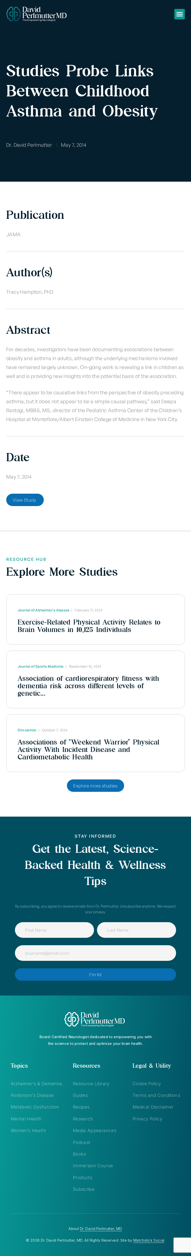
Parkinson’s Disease (32, 1095)
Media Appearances (94, 1130)
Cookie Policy (147, 1083)
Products (83, 1177)
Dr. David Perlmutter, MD (101, 1228)
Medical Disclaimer (153, 1107)
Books (79, 1154)
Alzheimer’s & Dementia (36, 1083)
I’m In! (95, 974)
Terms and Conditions (156, 1095)
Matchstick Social (148, 1240)
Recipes (81, 1107)
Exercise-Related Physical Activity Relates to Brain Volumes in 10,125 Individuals (89, 626)
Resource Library (91, 1083)
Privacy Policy (147, 1118)
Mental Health (26, 1118)
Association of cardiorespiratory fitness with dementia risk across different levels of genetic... (88, 685)
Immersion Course (93, 1165)
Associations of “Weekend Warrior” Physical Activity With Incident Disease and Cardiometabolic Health (88, 749)
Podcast (82, 1142)
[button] (179, 14)
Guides (80, 1095)
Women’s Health (28, 1130)
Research (83, 1118)
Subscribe (84, 1189)
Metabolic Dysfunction (35, 1107)
